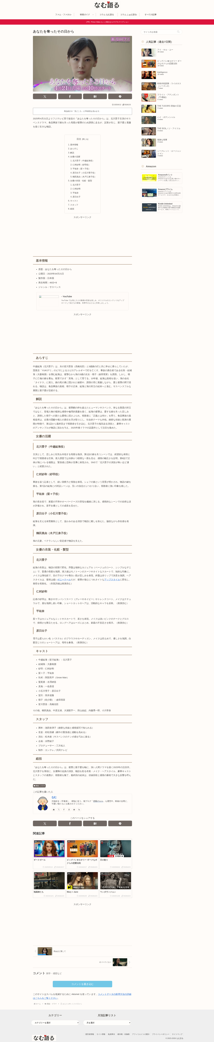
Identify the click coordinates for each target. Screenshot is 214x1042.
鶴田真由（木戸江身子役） (84, 177)
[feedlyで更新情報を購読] (74, 809)
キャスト (74, 201)
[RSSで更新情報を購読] (79, 809)
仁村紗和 (76, 189)
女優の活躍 (75, 156)
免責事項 (111, 1034)
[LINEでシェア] (120, 96)
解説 (72, 153)
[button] (178, 31)
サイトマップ (177, 1034)
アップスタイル (112, 579)
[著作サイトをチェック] (54, 809)
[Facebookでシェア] (70, 96)
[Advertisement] (82, 236)
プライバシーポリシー (160, 1034)
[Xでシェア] (45, 96)
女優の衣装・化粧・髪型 (81, 181)
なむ (54, 797)
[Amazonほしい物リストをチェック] (69, 809)
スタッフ (74, 205)
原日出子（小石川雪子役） (84, 173)
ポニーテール (64, 579)
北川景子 (76, 185)
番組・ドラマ (40, 786)
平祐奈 (76, 193)
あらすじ (74, 148)
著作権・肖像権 (123, 1034)
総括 (72, 209)
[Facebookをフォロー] (64, 809)
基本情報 (74, 144)
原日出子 (76, 197)
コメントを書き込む (82, 984)
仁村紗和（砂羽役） (81, 165)
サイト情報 (101, 1034)
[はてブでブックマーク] (95, 96)
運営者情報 (89, 1034)
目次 (79, 139)
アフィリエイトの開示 (140, 1034)
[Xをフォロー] (59, 809)
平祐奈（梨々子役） (81, 168)
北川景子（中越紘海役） (83, 160)
